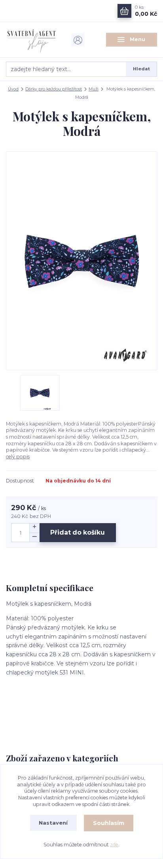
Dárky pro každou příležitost (53, 89)
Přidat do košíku (77, 532)
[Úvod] (31, 39)
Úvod (13, 89)
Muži (94, 89)
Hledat (141, 69)
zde (114, 845)
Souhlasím (108, 823)
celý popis (18, 457)
